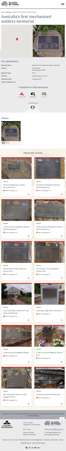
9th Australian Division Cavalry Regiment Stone (15, 395)
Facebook (26, 447)
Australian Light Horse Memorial (48, 311)
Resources (6, 440)
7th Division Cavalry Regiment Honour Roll (47, 270)
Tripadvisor (29, 447)
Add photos (33, 97)
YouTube (35, 447)
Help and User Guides (38, 443)
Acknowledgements (37, 440)
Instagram (32, 447)
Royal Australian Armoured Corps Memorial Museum (16, 312)
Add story (44, 97)
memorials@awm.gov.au (55, 429)
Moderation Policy (24, 440)
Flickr (39, 447)
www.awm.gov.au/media (51, 434)
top (62, 421)
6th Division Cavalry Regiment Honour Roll (14, 270)
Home (2, 12)
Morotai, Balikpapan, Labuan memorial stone (14, 186)
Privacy (61, 440)
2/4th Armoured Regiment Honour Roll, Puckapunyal (16, 228)
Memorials (8, 12)
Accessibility (54, 440)
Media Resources (26, 443)
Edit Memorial (21, 97)
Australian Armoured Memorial (48, 394)
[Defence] (33, 107)
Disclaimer (47, 440)
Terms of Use (14, 440)
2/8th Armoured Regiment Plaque (16, 353)
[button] (63, 4)
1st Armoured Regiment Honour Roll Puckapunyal (48, 186)
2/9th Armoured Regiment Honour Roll (49, 354)
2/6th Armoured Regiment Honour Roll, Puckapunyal (49, 228)
